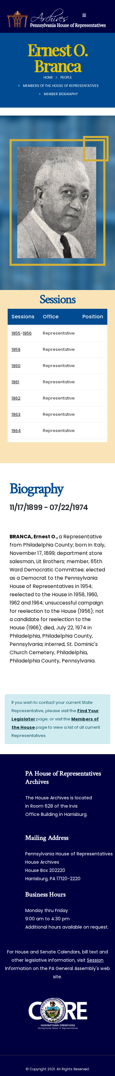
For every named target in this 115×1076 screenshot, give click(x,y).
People (66, 77)
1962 (16, 398)
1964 (16, 431)
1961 (15, 382)
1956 (27, 333)
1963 (16, 414)
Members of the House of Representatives (61, 85)
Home (48, 77)
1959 (16, 349)
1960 (16, 366)
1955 (16, 333)
